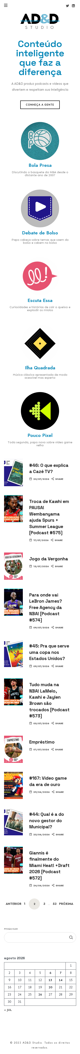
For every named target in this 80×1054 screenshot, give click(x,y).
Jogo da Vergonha (48, 559)
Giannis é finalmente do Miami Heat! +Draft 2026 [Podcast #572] (49, 865)
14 (60, 980)
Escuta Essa (40, 300)
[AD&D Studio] (39, 21)
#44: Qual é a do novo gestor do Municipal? (46, 820)
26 (40, 995)
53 (55, 904)
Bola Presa (40, 165)
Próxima (66, 904)
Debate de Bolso (40, 232)
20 (50, 987)
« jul (8, 1010)
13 (50, 980)
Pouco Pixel (40, 435)
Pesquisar (11, 929)
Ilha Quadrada (40, 367)
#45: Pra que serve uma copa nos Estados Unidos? (49, 652)
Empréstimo (42, 742)
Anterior (13, 904)
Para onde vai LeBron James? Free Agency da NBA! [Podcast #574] (45, 607)
